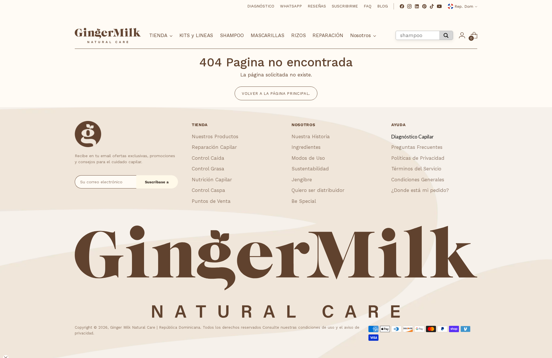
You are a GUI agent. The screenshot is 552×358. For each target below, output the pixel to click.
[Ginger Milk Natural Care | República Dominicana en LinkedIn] (416, 6)
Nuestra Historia (311, 136)
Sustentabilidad (310, 169)
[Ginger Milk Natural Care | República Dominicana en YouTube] (439, 6)
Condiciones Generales (417, 179)
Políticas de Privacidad (417, 158)
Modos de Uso (308, 158)
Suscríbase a (157, 182)
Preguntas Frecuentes (416, 147)
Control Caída (208, 158)
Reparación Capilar (214, 147)
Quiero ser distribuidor (318, 190)
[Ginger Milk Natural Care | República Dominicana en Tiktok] (431, 6)
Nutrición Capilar (212, 179)
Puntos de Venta (211, 201)
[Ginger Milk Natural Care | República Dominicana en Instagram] (409, 6)
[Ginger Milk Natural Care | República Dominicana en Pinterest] (424, 6)
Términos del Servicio (416, 169)
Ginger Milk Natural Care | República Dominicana (155, 327)
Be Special (304, 201)
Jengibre (302, 179)
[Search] (446, 35)
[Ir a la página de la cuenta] (462, 35)
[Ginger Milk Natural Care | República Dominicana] (108, 35)
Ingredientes (306, 147)
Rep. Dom (464, 6)
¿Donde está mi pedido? (420, 190)
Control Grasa (208, 169)
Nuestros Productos (215, 136)
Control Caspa (208, 190)
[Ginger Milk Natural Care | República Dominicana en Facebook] (402, 6)
